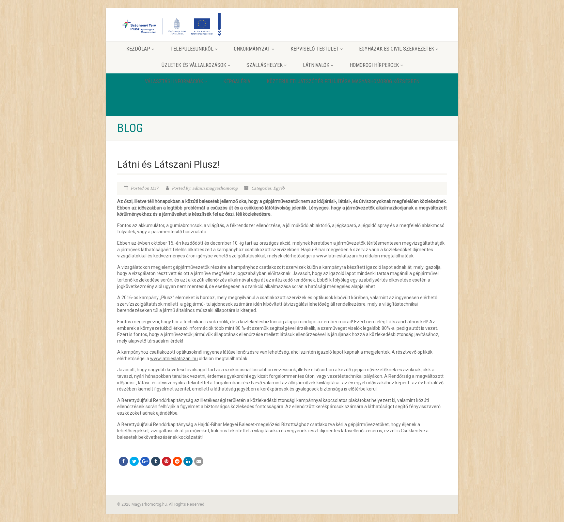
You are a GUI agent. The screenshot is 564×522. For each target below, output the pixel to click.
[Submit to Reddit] (177, 461)
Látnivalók (316, 65)
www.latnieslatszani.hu (340, 255)
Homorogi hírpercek (374, 65)
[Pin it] (166, 461)
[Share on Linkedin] (188, 461)
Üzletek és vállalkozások (194, 65)
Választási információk (174, 81)
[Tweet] (134, 461)
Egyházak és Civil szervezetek (396, 49)
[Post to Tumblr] (155, 461)
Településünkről (191, 49)
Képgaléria (236, 81)
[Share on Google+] (144, 461)
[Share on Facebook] (123, 461)
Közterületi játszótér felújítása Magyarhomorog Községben (343, 81)
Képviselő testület (314, 49)
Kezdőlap (138, 49)
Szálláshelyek (264, 65)
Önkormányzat (252, 49)
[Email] (198, 461)
